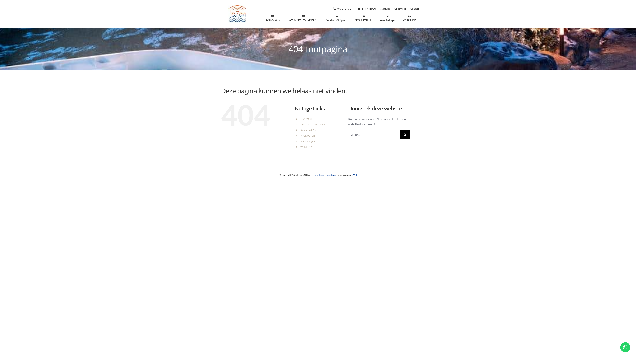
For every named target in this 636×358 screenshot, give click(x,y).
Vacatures (331, 175)
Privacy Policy (318, 175)
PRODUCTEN (307, 135)
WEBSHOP (306, 147)
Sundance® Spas (308, 130)
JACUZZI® (306, 119)
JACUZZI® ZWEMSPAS (312, 124)
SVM (354, 175)
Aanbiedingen (307, 141)
